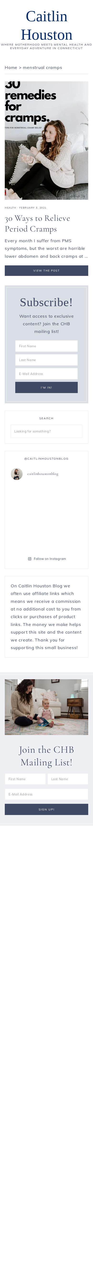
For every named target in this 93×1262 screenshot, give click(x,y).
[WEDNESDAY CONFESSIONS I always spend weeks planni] (28, 538)
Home (11, 67)
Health (10, 207)
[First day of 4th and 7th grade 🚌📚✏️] (28, 495)
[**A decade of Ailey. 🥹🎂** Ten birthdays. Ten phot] (65, 517)
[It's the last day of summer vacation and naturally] (28, 517)
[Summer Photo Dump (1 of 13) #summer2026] (65, 538)
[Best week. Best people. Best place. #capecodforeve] (65, 495)
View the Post (46, 270)
